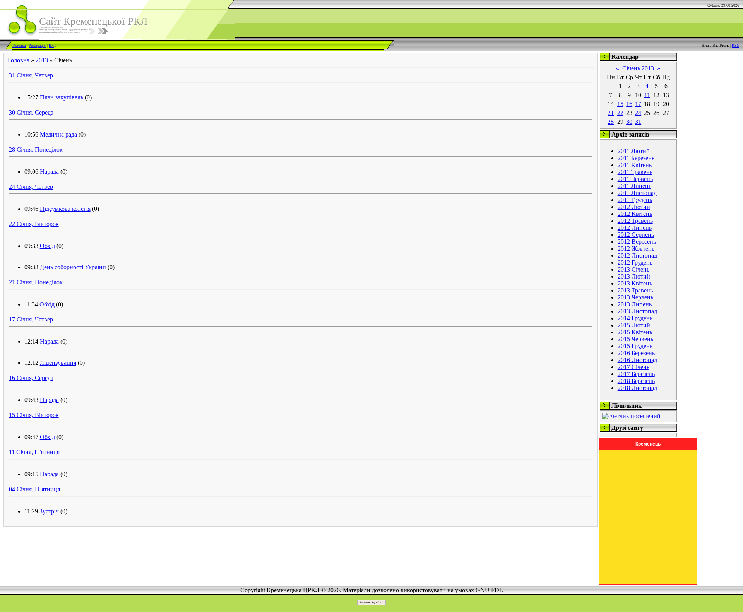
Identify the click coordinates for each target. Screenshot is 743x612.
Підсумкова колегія (65, 208)
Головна (19, 45)
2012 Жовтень (636, 248)
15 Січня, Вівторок (34, 415)
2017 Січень (633, 367)
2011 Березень (636, 158)
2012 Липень (635, 227)
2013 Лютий (634, 276)
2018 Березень (636, 381)
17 (638, 104)
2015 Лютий (634, 325)
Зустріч (49, 511)
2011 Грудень (635, 200)
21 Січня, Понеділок (36, 282)
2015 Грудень (635, 346)
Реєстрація (37, 45)
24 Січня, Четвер (31, 186)
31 (638, 121)
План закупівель (61, 97)
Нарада (49, 171)
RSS (735, 45)
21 (611, 112)
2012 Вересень (637, 241)
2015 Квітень (635, 332)
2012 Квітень (635, 213)
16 (629, 104)
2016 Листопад (637, 360)
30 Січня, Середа (31, 112)
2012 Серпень (636, 234)
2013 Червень (635, 297)
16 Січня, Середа (31, 377)
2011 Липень (634, 186)
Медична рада (58, 134)
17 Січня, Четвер (31, 319)
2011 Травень (635, 172)
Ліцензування (58, 362)
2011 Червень (635, 179)
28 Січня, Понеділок (36, 149)
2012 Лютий (634, 206)
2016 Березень (636, 353)
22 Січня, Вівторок (34, 224)
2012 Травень (635, 220)
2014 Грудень (635, 318)
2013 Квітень (635, 283)
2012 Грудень (635, 262)
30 (629, 121)
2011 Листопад (637, 193)
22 (620, 112)
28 (611, 121)
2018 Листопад (637, 388)
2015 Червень (635, 339)
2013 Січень (633, 269)
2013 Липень (635, 304)
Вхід (52, 45)
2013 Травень (635, 290)
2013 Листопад (637, 311)
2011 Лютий (634, 151)
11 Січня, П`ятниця (34, 452)
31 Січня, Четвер (31, 75)
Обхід (47, 246)
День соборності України (73, 267)
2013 (42, 60)
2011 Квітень (635, 165)
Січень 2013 (638, 68)
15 (620, 104)
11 (647, 95)
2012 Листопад (637, 255)
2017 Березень (636, 374)
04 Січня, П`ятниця (34, 489)
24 (638, 112)
